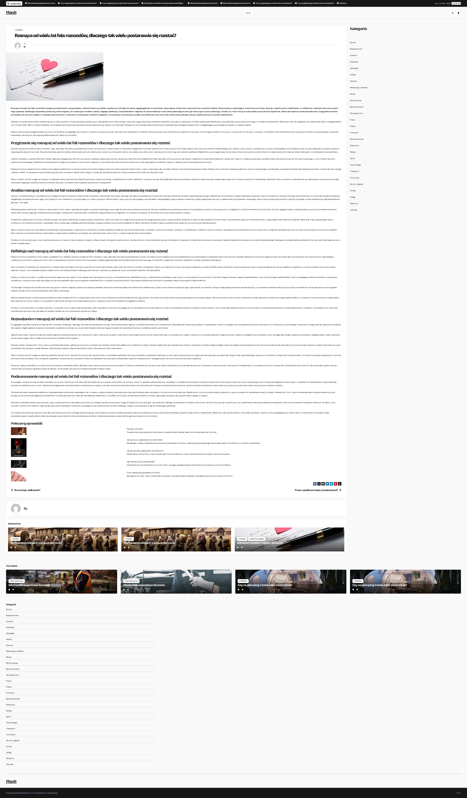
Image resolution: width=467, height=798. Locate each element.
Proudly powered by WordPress (18, 793)
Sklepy (353, 152)
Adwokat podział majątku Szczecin (260, 543)
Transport (354, 171)
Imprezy (353, 81)
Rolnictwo (354, 145)
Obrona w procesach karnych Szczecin (35, 543)
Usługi (352, 197)
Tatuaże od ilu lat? (135, 429)
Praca (352, 119)
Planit (11, 12)
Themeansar (53, 793)
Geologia (354, 68)
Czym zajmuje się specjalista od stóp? (143, 472)
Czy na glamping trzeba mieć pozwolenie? (265, 585)
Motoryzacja (356, 100)
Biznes (353, 42)
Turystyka (354, 177)
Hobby (353, 74)
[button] (452, 12)
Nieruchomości (357, 107)
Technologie (355, 165)
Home (248, 13)
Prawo (19, 30)
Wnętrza (354, 203)
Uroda (353, 190)
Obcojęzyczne (356, 113)
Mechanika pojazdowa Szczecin (29, 585)
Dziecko (353, 55)
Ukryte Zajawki (257, 539)
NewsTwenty (41, 793)
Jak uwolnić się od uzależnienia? (141, 461)
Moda (352, 94)
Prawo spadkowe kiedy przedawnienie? (316, 490)
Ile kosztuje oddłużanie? (27, 490)
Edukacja (354, 62)
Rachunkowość (357, 139)
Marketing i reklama (359, 87)
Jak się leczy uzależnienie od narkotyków (145, 440)
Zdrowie (353, 210)
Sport (352, 158)
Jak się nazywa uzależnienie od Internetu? (145, 450)
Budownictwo (356, 49)
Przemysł (354, 132)
